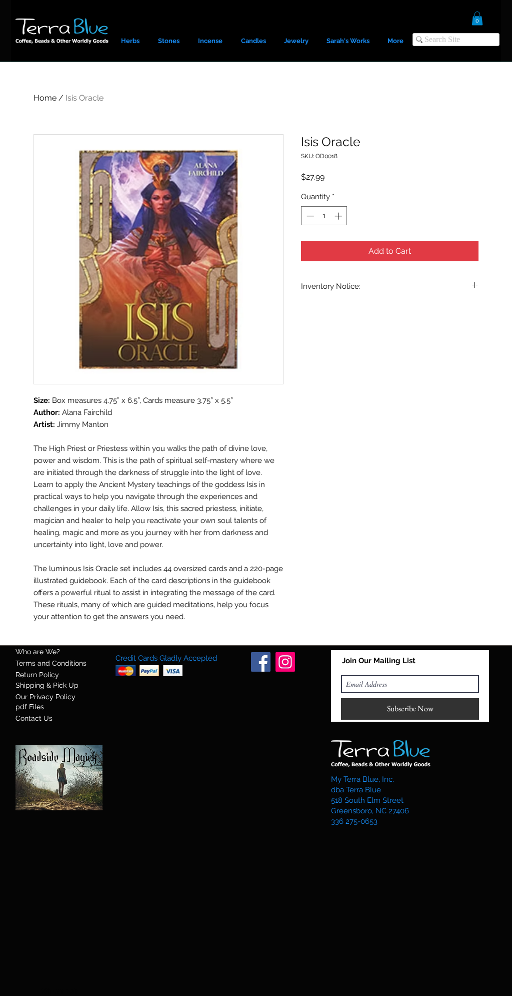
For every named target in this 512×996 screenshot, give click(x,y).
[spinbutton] (324, 216)
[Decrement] (309, 216)
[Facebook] (260, 662)
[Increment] (339, 216)
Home (45, 98)
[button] (477, 18)
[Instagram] (285, 662)
